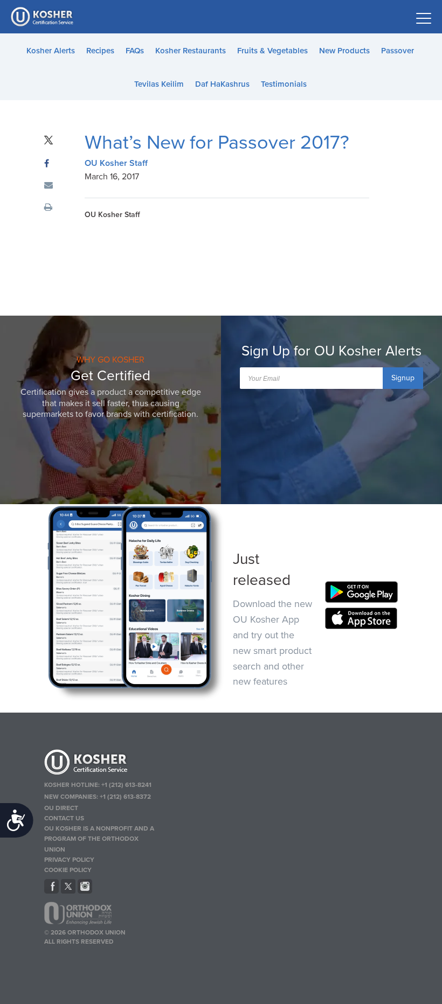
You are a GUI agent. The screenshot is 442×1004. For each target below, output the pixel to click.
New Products (344, 50)
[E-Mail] (48, 186)
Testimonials (284, 84)
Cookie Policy (68, 870)
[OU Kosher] (101, 764)
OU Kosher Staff (116, 163)
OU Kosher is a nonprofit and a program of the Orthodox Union (99, 839)
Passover (397, 50)
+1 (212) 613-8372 (125, 796)
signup (403, 377)
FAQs (135, 50)
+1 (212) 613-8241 (126, 785)
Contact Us (64, 818)
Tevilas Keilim (159, 84)
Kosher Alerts (50, 50)
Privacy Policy (69, 859)
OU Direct (61, 808)
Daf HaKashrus (222, 84)
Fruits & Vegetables (272, 50)
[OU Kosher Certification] (43, 16)
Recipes (100, 50)
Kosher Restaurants (190, 50)
